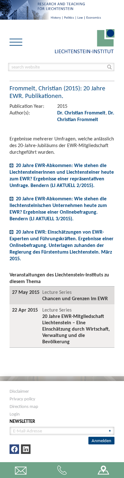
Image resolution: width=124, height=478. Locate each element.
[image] (84, 41)
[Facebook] (14, 449)
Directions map (24, 406)
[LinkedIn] (26, 449)
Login (15, 414)
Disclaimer (19, 391)
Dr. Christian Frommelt (81, 113)
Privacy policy (22, 399)
